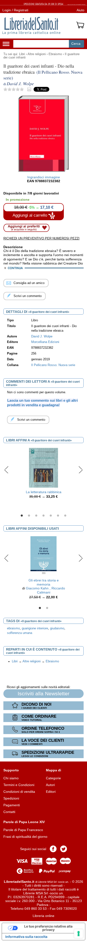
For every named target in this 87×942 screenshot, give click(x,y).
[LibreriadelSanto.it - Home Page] (31, 26)
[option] (43, 474)
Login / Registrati (15, 10)
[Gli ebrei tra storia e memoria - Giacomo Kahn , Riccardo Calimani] (43, 556)
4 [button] (43, 515)
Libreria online (43, 916)
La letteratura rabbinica (43, 492)
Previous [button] (6, 469)
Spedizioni (11, 798)
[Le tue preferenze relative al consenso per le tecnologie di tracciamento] (78, 933)
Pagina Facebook (53, 848)
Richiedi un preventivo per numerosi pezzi (41, 238)
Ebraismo (55, 54)
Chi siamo (11, 778)
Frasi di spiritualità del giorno (25, 837)
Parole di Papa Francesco (23, 830)
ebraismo (13, 628)
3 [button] (36, 515)
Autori (50, 785)
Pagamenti (11, 805)
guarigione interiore (35, 628)
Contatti (9, 812)
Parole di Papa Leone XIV (24, 822)
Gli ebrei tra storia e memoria (44, 582)
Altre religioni (37, 54)
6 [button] (58, 515)
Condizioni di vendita (19, 792)
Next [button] (81, 469)
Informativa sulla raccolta (26, 937)
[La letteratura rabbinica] (43, 467)
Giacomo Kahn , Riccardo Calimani (45, 590)
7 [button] (65, 515)
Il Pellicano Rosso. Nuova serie (53, 365)
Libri (22, 54)
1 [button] (21, 515)
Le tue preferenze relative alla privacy (48, 928)
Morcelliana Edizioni (45, 342)
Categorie (53, 778)
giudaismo (57, 628)
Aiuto (80, 10)
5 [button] (50, 515)
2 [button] (29, 515)
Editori (51, 792)
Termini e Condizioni (18, 785)
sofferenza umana (19, 633)
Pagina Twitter (63, 848)
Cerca (75, 43)
